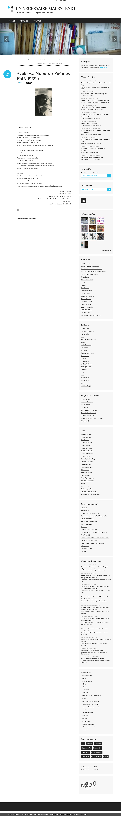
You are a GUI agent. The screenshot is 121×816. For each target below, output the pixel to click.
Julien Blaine (85, 277)
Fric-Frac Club (85, 535)
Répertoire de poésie (87, 518)
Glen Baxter (85, 440)
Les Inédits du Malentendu (91, 707)
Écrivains (86, 690)
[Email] (83, 200)
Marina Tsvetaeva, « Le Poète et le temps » (41, 60)
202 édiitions (85, 380)
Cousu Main (85, 361)
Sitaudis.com (85, 510)
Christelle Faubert (87, 461)
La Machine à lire (86, 548)
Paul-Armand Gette (87, 467)
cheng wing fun (86, 748)
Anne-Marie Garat (87, 280)
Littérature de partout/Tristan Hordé (92, 543)
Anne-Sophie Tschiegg (88, 459)
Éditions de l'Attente (87, 353)
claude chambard (96, 752)
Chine (85, 687)
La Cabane (84, 347)
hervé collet (85, 756)
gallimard (89, 744)
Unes (82, 375)
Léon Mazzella (86, 607)
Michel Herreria (86, 437)
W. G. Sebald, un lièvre (97, 650)
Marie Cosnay (85, 293)
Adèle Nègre (85, 486)
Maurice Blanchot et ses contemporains (93, 271)
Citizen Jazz (84, 407)
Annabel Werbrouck (87, 481)
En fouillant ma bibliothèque (92, 695)
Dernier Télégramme (87, 331)
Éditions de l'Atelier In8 (88, 339)
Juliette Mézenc (86, 299)
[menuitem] (13, 20)
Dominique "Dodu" (87, 567)
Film (84, 698)
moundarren (85, 752)
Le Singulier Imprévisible (90, 704)
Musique (85, 715)
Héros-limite (85, 334)
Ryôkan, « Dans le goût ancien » (92, 157)
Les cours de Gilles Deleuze (89, 274)
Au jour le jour (87, 681)
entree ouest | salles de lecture (90, 521)
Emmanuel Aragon (86, 472)
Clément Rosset (86, 312)
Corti (82, 383)
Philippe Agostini (86, 489)
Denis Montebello (86, 290)
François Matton (86, 442)
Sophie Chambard (88, 724)
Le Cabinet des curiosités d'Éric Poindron (94, 532)
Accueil (11, 21)
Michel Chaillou (86, 263)
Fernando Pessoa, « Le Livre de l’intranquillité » (50, 63)
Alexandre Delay (86, 434)
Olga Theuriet (85, 475)
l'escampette (97, 748)
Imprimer (21, 210)
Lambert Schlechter (87, 307)
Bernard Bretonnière (88, 597)
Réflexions (86, 721)
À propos (37, 21)
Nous (82, 372)
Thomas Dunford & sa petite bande (92, 418)
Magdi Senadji (85, 445)
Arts (84, 678)
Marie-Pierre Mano (87, 451)
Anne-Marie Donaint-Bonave (90, 494)
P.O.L (82, 337)
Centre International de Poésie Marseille (94, 516)
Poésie (85, 718)
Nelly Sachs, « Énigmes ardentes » (93, 107)
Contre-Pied (85, 356)
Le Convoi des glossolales (89, 540)
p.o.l (83, 744)
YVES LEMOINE (86, 576)
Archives (24, 21)
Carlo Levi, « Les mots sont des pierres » (96, 100)
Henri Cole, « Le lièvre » (89, 123)
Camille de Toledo (86, 301)
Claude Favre (85, 288)
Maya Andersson (86, 448)
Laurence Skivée (86, 464)
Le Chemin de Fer (86, 364)
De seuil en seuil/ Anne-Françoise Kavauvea (95, 538)
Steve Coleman (85, 404)
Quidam (83, 358)
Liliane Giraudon (86, 304)
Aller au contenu (6, 3)
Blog (84, 684)
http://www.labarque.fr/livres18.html (60, 204)
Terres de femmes (86, 524)
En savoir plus (84, 814)
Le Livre (83, 551)
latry (82, 629)
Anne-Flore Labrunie (87, 478)
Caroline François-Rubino (89, 491)
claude (83, 650)
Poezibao (84, 508)
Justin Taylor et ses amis (88, 413)
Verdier (83, 342)
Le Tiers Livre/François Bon (90, 266)
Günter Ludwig (85, 470)
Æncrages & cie (86, 367)
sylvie (83, 659)
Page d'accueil (60, 60)
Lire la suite (103, 67)
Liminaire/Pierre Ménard (89, 529)
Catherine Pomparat (87, 296)
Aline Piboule (85, 421)
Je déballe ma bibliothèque (91, 701)
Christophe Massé (87, 453)
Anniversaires (87, 675)
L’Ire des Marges (86, 386)
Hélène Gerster (86, 456)
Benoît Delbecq (86, 399)
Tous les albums (106, 250)
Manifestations (88, 712)
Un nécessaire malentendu (46, 8)
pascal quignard (96, 756)
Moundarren (85, 377)
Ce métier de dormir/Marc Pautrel (91, 269)
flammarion (98, 744)
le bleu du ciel (85, 328)
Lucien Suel (84, 285)
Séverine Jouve (86, 586)
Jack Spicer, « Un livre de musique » (94, 94)
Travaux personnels (89, 727)
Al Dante (84, 350)
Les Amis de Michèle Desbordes (91, 315)
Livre (84, 710)
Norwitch (84, 527)
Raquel (83, 483)
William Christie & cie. (88, 415)
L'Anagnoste (85, 546)
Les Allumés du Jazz (87, 402)
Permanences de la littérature (90, 513)
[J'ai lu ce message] (119, 814)
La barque (84, 369)
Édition (85, 692)
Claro (83, 282)
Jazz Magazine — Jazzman (89, 410)
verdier (105, 756)
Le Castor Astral (86, 345)
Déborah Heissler (86, 309)
